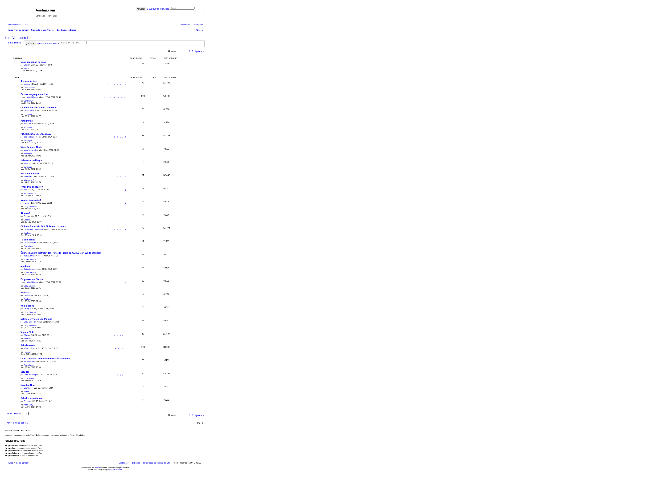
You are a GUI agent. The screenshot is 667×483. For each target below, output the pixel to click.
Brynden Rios (27, 385)
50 (121, 97)
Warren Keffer (30, 180)
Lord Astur (28, 101)
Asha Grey (28, 405)
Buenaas (25, 292)
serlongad (28, 114)
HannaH (27, 176)
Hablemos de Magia (31, 160)
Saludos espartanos (31, 398)
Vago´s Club (27, 332)
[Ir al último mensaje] (30, 68)
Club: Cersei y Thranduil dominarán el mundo (45, 358)
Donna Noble (29, 88)
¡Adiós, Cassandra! (30, 200)
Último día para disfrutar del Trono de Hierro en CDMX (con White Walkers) (60, 253)
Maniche (27, 163)
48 (114, 97)
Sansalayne (29, 246)
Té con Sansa (27, 239)
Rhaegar (27, 309)
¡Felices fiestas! (28, 81)
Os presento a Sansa (31, 279)
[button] (198, 51)
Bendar (27, 401)
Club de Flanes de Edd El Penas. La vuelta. (43, 226)
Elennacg (28, 295)
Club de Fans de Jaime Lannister (38, 107)
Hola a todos (27, 305)
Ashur (26, 392)
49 (118, 97)
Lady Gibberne (32, 97)
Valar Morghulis (30, 150)
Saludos (24, 372)
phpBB (97, 468)
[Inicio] (21, 11)
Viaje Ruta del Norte (31, 147)
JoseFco (27, 124)
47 (111, 97)
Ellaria (26, 65)
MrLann (27, 84)
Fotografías (26, 120)
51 (125, 97)
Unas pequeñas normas (33, 62)
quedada (25, 266)
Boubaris (27, 220)
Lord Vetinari (29, 378)
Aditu (26, 190)
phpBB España (115, 469)
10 (121, 348)
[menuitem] (25, 25)
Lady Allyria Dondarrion (33, 229)
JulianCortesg (29, 256)
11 (125, 348)
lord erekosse (29, 137)
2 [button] (189, 51)
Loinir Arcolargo (30, 375)
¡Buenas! (25, 213)
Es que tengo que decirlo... (35, 94)
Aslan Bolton (29, 110)
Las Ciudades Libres (20, 38)
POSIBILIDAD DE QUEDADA (35, 134)
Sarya (26, 216)
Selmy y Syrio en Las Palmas (36, 319)
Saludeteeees (27, 345)
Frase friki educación (31, 187)
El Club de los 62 (29, 173)
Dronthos (28, 388)
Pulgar (26, 203)
